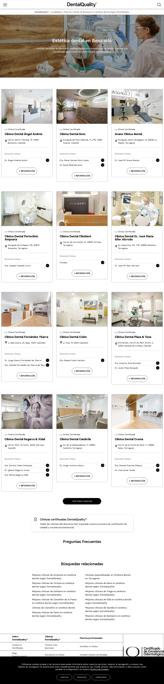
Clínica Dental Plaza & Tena (133, 337)
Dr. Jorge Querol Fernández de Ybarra (23, 360)
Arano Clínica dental (128, 134)
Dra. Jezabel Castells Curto (18, 265)
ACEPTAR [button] (64, 677)
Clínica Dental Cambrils (75, 439)
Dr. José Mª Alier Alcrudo (127, 265)
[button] (82, 501)
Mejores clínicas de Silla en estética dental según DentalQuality (108, 601)
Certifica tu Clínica (89, 646)
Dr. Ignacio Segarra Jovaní (17, 470)
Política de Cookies (99, 669)
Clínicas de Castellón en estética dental (53, 607)
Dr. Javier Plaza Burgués (126, 368)
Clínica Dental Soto (72, 134)
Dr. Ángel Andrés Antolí (16, 160)
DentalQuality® (42, 12)
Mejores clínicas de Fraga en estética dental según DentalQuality (105, 593)
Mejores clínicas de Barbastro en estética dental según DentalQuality (107, 617)
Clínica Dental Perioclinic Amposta (21, 238)
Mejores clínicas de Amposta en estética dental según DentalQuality (54, 576)
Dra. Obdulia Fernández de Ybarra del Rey (25, 365)
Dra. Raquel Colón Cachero (72, 360)
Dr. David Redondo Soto (71, 165)
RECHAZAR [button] (81, 677)
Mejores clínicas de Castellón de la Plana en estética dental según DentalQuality (54, 601)
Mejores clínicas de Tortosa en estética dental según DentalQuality (53, 585)
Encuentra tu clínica (54, 654)
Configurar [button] (101, 677)
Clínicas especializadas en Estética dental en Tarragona (107, 576)
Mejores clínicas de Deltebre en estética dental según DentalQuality (53, 593)
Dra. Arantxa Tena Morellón (128, 363)
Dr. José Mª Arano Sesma (127, 160)
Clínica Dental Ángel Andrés (23, 134)
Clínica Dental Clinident (75, 236)
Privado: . (64, 262)
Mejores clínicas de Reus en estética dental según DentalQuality (105, 585)
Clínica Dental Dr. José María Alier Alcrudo (134, 238)
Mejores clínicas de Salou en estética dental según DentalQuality (52, 614)
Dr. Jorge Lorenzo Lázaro (72, 465)
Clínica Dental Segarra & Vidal (25, 439)
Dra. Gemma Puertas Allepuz (128, 465)
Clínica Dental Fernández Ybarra (26, 337)
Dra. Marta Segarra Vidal (16, 475)
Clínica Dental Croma (129, 439)
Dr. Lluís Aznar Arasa (125, 470)
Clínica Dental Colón (73, 337)
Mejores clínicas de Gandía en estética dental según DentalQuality (106, 609)
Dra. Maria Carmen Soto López (74, 160)
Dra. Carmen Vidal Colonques (18, 465)
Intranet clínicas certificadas (93, 654)
